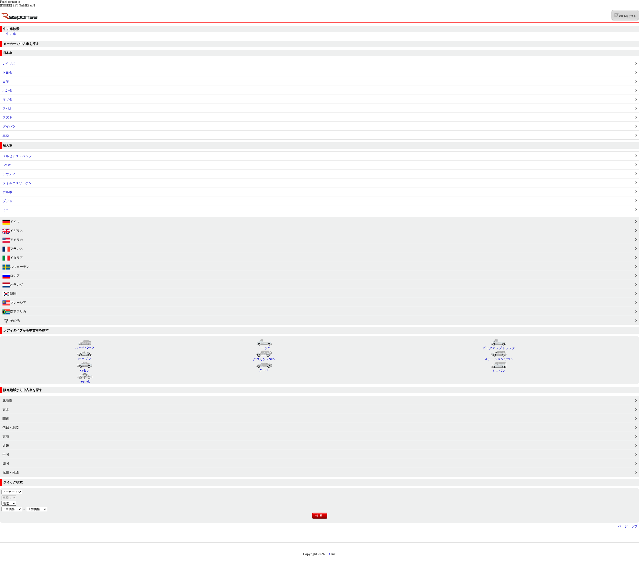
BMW (6, 165)
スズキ (7, 117)
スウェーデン (19, 267)
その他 (15, 320)
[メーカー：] (11, 492)
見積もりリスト (627, 16)
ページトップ (628, 526)
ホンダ (7, 90)
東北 (5, 410)
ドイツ (15, 222)
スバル (7, 108)
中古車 (11, 34)
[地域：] (8, 503)
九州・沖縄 (10, 472)
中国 (5, 454)
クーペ (264, 370)
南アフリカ (18, 311)
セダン (85, 370)
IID (327, 554)
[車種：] (8, 497)
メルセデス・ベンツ (17, 156)
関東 (5, 419)
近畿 (5, 445)
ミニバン (498, 371)
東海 (5, 436)
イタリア (16, 258)
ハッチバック (84, 348)
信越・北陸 (10, 427)
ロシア (15, 276)
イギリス (16, 231)
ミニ (5, 210)
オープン (84, 359)
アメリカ (16, 240)
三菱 (5, 135)
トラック (264, 348)
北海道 (7, 401)
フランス (16, 249)
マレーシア (18, 302)
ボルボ (7, 192)
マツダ (7, 99)
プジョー (8, 201)
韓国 (13, 293)
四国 (5, 463)
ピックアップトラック (498, 348)
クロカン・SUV (264, 359)
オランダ (16, 284)
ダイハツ (8, 126)
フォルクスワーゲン (17, 183)
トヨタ (7, 72)
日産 (5, 81)
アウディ (8, 174)
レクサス (8, 63)
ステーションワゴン (498, 359)
